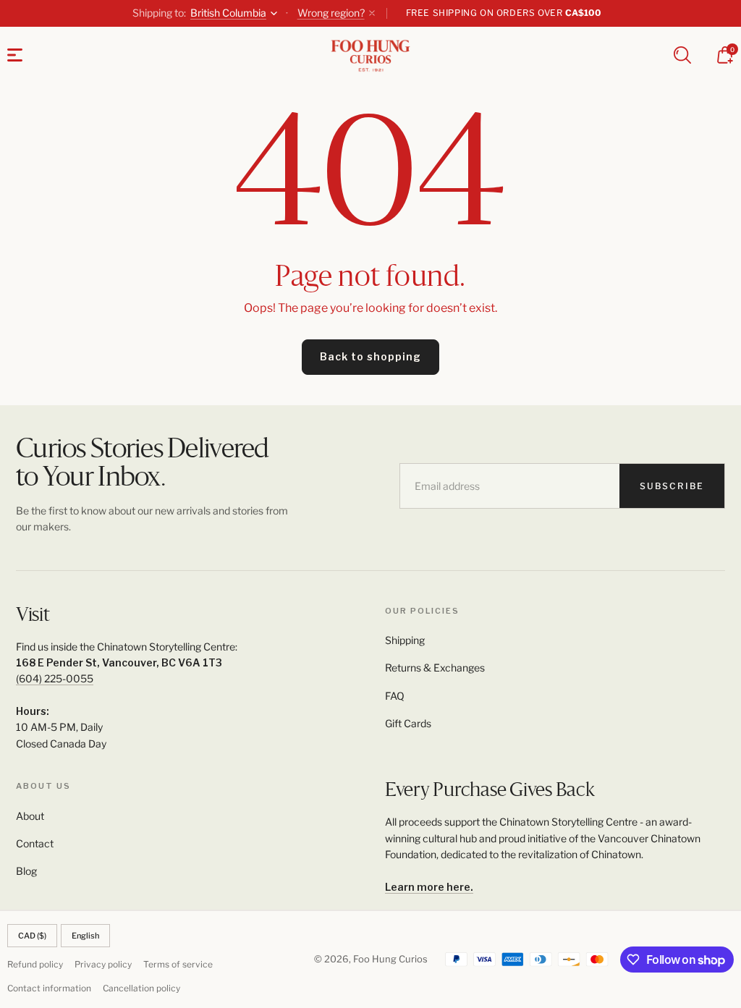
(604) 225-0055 (54, 678)
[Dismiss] (372, 13)
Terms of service (178, 964)
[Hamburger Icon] (14, 55)
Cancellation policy (141, 988)
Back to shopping (370, 356)
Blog (26, 871)
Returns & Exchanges (435, 667)
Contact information (49, 988)
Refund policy (35, 964)
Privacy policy (103, 964)
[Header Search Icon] (682, 55)
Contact (35, 843)
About (30, 816)
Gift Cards (408, 723)
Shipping (405, 640)
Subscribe (672, 485)
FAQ (395, 696)
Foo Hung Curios (390, 959)
